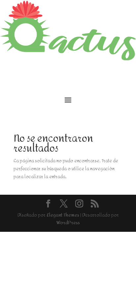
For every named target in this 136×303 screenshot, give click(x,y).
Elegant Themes (63, 215)
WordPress (68, 222)
